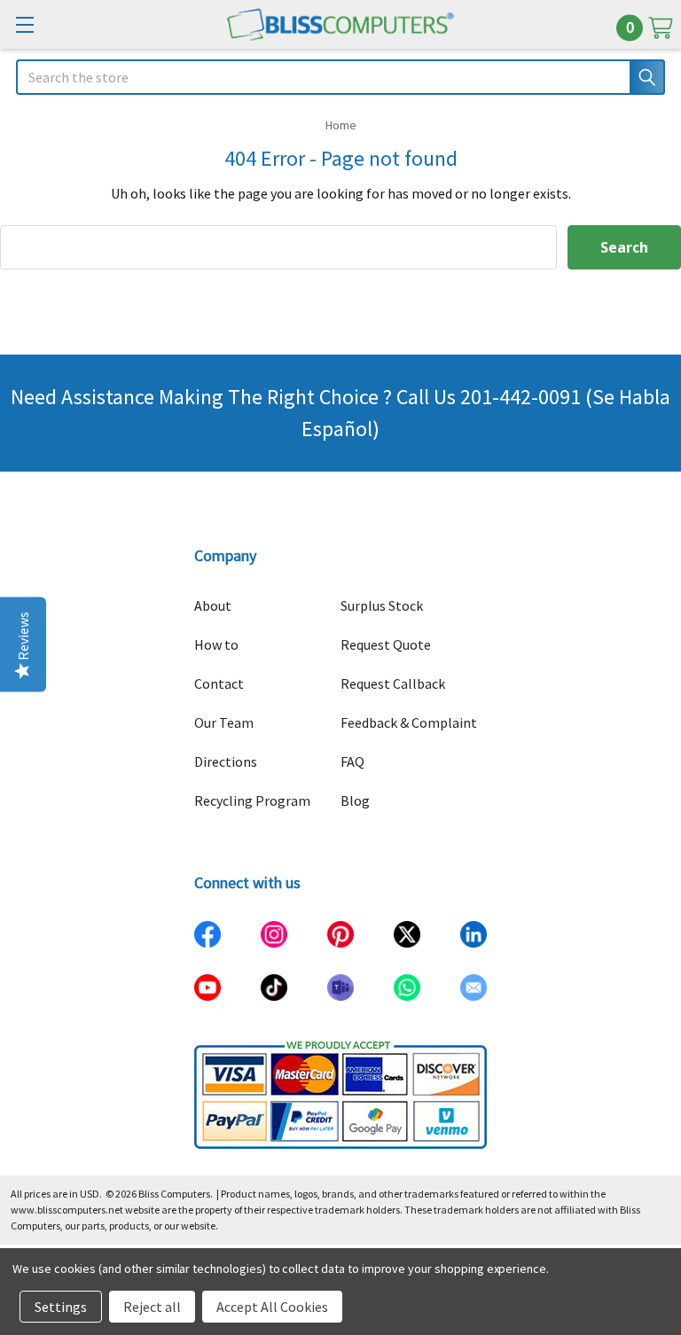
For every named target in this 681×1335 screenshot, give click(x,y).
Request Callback (392, 683)
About (212, 605)
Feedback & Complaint (408, 722)
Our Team (224, 722)
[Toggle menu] (24, 24)
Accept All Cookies (272, 1306)
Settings (61, 1306)
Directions (225, 761)
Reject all (152, 1306)
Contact (219, 683)
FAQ (352, 761)
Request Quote (385, 644)
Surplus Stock (381, 605)
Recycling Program (252, 800)
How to (216, 644)
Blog (355, 800)
